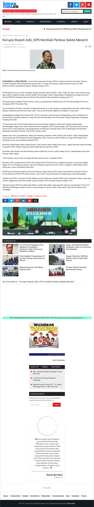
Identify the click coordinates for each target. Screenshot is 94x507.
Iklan (68, 496)
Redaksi (25, 496)
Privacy (84, 496)
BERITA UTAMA (7, 35)
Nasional (30, 22)
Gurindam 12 (58, 477)
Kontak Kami (34, 496)
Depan (8, 22)
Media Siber (46, 496)
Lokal (18, 22)
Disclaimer (75, 496)
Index (85, 22)
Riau (26, 35)
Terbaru (45, 367)
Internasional (45, 22)
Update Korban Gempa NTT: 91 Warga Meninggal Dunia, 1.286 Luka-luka (47, 386)
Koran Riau (71, 503)
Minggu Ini (35, 367)
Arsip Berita (55, 367)
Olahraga (61, 22)
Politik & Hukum (19, 35)
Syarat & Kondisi (58, 496)
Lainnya (74, 22)
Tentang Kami (15, 496)
